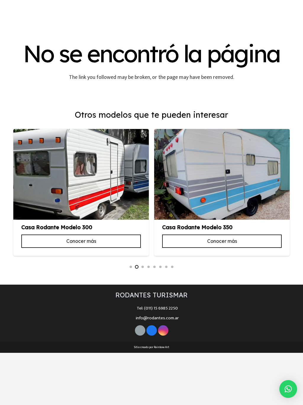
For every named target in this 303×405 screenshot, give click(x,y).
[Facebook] (279, 14)
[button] (131, 267)
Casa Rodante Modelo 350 (197, 227)
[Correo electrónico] (140, 330)
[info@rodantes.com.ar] (130, 318)
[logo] (37, 14)
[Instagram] (289, 14)
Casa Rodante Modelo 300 (56, 227)
